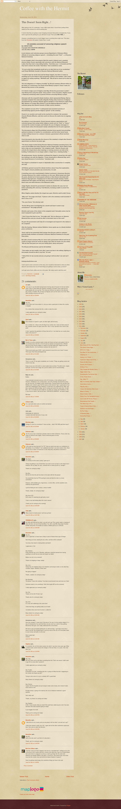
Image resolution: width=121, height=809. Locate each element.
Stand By (81, 231)
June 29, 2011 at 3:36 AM (32, 335)
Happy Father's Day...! (86, 372)
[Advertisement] (52, 772)
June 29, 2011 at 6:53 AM (32, 369)
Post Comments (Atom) (33, 780)
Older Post (70, 776)
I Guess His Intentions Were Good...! (89, 389)
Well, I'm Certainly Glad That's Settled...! (90, 381)
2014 (80, 319)
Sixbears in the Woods (85, 224)
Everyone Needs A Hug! (85, 165)
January (83, 429)
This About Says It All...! (86, 403)
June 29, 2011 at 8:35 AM (32, 426)
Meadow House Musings (86, 185)
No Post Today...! (84, 411)
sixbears (28, 401)
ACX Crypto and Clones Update (87, 135)
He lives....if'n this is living (85, 129)
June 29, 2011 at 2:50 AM (32, 314)
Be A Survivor (83, 122)
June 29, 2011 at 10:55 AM (32, 615)
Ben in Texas (29, 340)
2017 (80, 311)
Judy (27, 510)
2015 (80, 316)
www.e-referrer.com (89, 289)
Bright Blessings (83, 139)
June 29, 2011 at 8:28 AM (32, 417)
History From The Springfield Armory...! (90, 396)
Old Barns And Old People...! (87, 408)
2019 (80, 306)
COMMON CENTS (84, 144)
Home (47, 776)
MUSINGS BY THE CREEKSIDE (87, 199)
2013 (80, 321)
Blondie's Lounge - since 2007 (87, 134)
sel (26, 284)
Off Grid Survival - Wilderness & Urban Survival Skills (88, 204)
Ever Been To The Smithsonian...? (89, 352)
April (82, 421)
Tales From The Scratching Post (88, 235)
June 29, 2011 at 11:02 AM (32, 639)
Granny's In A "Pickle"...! (86, 357)
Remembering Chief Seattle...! (88, 401)
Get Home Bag (82, 124)
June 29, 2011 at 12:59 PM (32, 743)
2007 (80, 439)
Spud (27, 319)
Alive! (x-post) (82, 219)
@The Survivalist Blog (85, 117)
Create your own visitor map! (27, 794)
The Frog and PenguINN (85, 247)
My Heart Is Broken (83, 159)
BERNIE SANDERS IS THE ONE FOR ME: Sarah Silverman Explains (89, 172)
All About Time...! (84, 367)
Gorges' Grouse (83, 164)
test (80, 118)
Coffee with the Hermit (44, 8)
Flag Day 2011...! (84, 386)
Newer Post (24, 776)
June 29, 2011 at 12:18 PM (32, 651)
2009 (80, 434)
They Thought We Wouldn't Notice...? (89, 369)
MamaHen (28, 720)
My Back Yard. (82, 154)
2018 (80, 309)
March (82, 424)
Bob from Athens (30, 748)
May (82, 419)
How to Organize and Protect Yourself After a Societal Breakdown (88, 254)
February (83, 426)
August (83, 338)
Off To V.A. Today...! (85, 350)
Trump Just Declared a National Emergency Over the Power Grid (87, 207)
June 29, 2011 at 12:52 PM (32, 715)
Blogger (68, 805)
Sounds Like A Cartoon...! (86, 364)
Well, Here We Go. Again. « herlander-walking (86, 260)
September (83, 335)
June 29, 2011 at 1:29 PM (32, 762)
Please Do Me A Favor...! (86, 362)
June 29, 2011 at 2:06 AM (32, 295)
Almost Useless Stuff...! (86, 394)
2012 (80, 324)
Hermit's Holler (83, 169)
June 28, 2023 (82, 237)
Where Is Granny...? (85, 391)
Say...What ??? (84, 379)
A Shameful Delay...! (85, 413)
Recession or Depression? (85, 225)
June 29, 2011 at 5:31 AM (32, 354)
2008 (80, 436)
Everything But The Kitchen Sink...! (89, 374)
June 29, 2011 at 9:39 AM (32, 451)
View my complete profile (90, 279)
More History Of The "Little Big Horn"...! (90, 345)
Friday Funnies (82, 248)
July (82, 340)
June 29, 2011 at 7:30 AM (32, 396)
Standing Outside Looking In (87, 229)
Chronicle (29, 40)
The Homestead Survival (86, 252)
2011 (80, 326)
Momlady (28, 422)
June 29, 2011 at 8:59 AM (32, 439)
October (83, 333)
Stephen (28, 644)
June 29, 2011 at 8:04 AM (32, 406)
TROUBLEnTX (29, 520)
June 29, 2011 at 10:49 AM (32, 527)
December (83, 328)
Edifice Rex (82, 158)
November (83, 330)
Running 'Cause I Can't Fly (86, 212)
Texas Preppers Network (85, 241)
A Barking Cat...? (84, 354)
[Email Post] (43, 274)
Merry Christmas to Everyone (86, 242)
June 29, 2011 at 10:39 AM (32, 505)
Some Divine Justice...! (86, 384)
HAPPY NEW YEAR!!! (84, 195)
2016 (80, 314)
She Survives (82, 218)
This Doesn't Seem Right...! (87, 347)
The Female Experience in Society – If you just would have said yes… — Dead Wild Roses (89, 264)
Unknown (28, 431)
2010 (80, 432)
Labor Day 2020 (83, 214)
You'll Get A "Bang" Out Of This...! (89, 359)
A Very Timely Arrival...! (86, 376)
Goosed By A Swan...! (86, 416)
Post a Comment (28, 765)
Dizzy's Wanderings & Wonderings (88, 152)
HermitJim (28, 300)
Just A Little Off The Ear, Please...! (89, 398)
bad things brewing (30, 275)
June (82, 343)
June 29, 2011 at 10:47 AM (32, 515)
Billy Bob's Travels (84, 128)
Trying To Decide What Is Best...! (88, 406)
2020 (80, 304)
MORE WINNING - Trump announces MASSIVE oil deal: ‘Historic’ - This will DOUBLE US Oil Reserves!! (88, 147)
